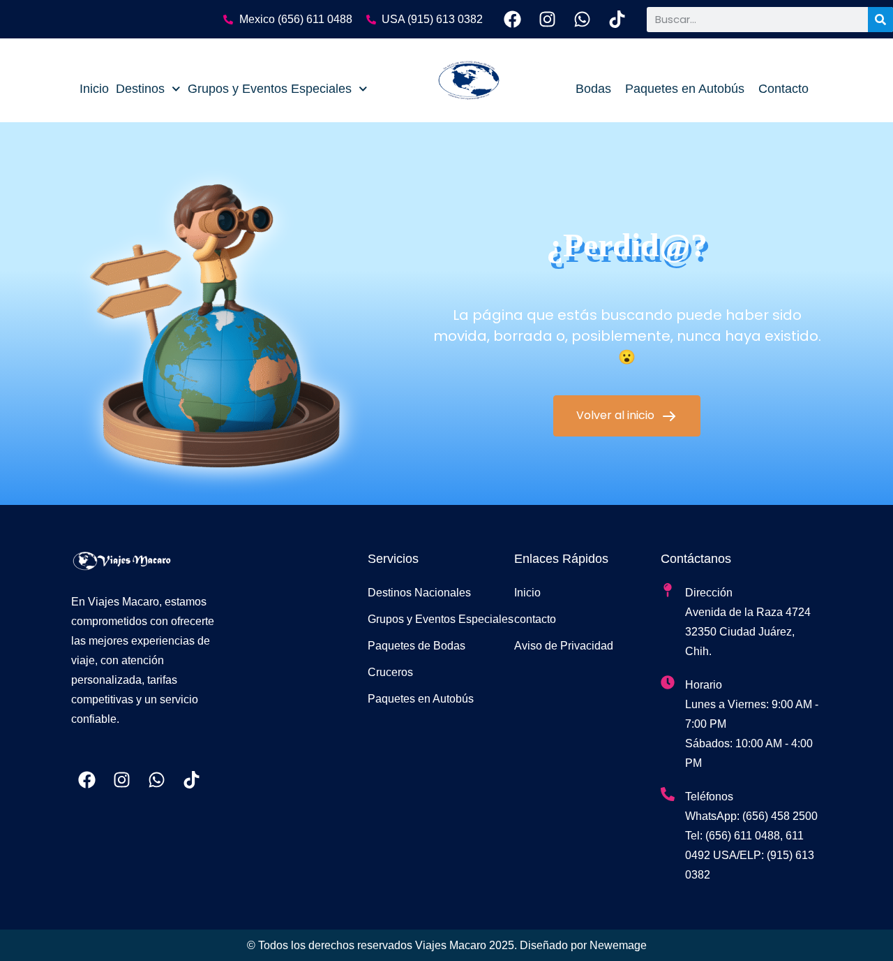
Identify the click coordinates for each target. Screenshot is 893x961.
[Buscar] (880, 19)
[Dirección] (668, 590)
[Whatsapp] (582, 19)
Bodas (593, 89)
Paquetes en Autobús (684, 89)
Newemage (618, 945)
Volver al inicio (616, 415)
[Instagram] (547, 19)
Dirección (709, 593)
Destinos (140, 89)
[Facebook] (512, 19)
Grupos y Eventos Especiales (270, 89)
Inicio (94, 89)
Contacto (783, 89)
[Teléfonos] (668, 794)
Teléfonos (709, 796)
